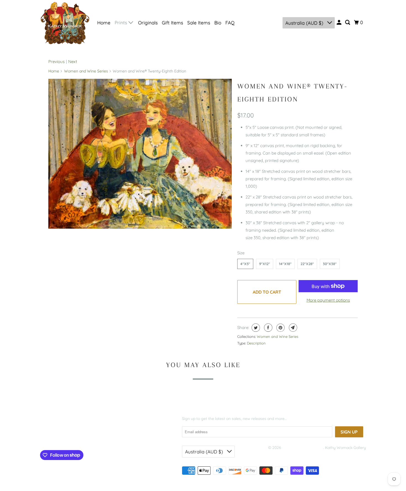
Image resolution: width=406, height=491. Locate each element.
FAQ (229, 22)
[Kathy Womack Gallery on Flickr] (76, 437)
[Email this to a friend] (292, 327)
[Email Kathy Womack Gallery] (87, 437)
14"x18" (285, 264)
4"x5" (245, 264)
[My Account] (339, 22)
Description (256, 343)
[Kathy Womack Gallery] (65, 22)
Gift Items (172, 22)
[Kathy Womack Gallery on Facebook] (48, 437)
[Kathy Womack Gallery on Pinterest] (66, 437)
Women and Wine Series (86, 71)
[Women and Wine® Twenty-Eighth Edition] (140, 154)
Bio (217, 22)
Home (103, 22)
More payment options (328, 300)
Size (240, 252)
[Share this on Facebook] (267, 327)
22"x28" (307, 264)
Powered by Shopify (286, 454)
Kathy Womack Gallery (302, 447)
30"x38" (330, 264)
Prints (121, 22)
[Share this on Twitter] (255, 327)
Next (72, 61)
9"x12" (264, 264)
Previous (56, 61)
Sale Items (198, 22)
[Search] (348, 22)
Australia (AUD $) (305, 23)
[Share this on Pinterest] (280, 327)
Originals (148, 22)
